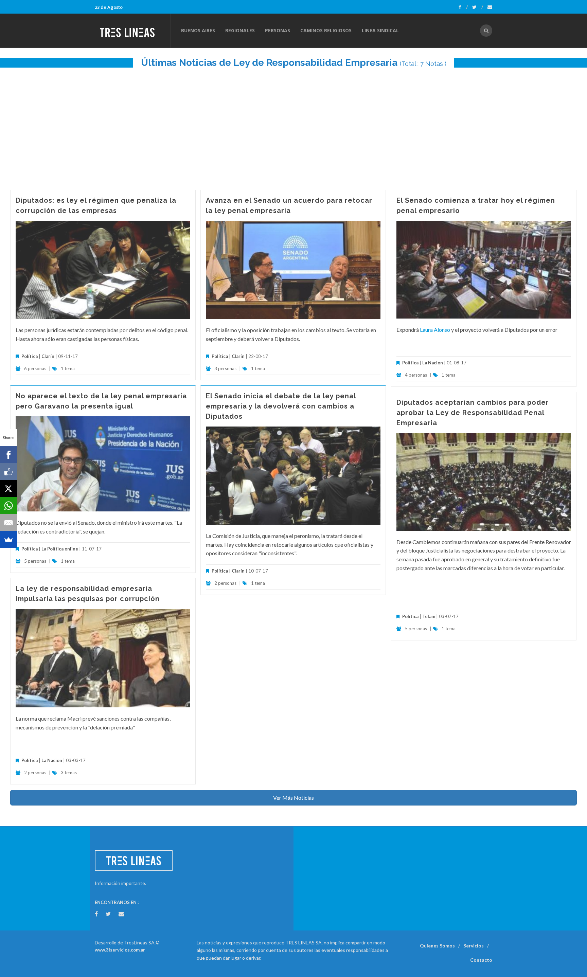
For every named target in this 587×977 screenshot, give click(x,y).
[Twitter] (477, 7)
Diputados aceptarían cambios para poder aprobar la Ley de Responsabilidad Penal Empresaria (472, 412)
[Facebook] (463, 7)
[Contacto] (489, 7)
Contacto (481, 960)
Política (29, 356)
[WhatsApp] (8, 505)
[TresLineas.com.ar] (132, 31)
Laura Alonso (435, 329)
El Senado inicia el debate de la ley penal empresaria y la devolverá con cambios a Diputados (281, 406)
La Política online (59, 548)
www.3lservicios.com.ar (120, 950)
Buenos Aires (198, 30)
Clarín (47, 356)
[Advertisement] (293, 125)
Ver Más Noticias (293, 797)
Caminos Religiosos (326, 30)
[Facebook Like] (8, 471)
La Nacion (432, 362)
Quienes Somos (437, 945)
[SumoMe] (8, 539)
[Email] (8, 522)
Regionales (240, 30)
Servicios (473, 945)
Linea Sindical (380, 30)
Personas (277, 30)
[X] (8, 488)
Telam (428, 616)
